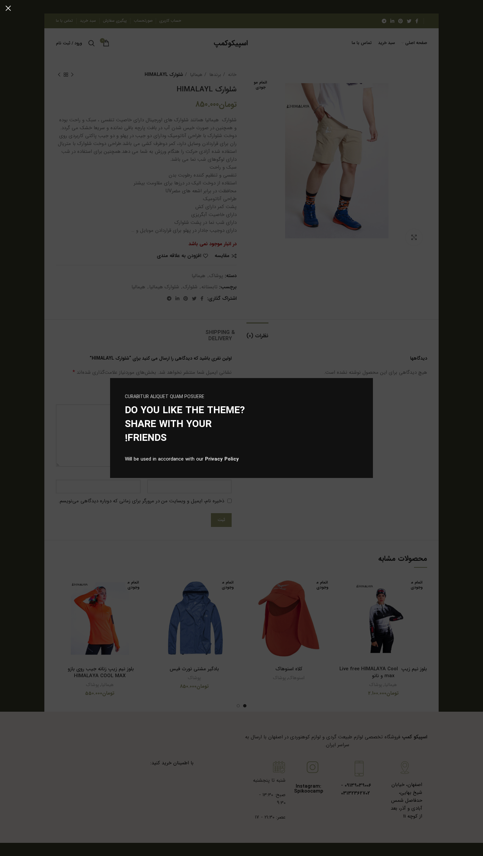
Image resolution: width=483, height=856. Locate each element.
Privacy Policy (222, 459)
